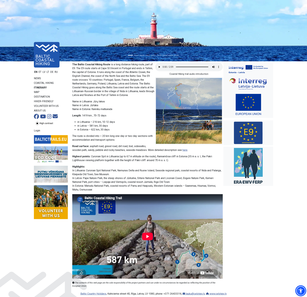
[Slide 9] (176, 55)
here (184, 150)
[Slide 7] (165, 55)
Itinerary (40, 87)
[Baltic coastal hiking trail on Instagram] (49, 117)
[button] (300, 290)
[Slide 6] (159, 55)
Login (37, 130)
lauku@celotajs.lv (195, 293)
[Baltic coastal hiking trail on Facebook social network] (36, 117)
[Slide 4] (147, 55)
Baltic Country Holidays (93, 293)
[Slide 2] (136, 55)
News (37, 78)
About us (40, 110)
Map (36, 92)
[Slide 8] (170, 55)
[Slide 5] (153, 55)
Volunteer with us (46, 105)
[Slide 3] (142, 55)
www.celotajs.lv (218, 293)
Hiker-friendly (43, 101)
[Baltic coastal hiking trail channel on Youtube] (43, 117)
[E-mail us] (55, 117)
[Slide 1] (130, 55)
